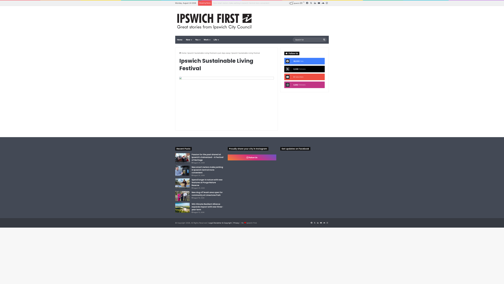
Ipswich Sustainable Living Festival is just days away (209, 53)
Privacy (236, 223)
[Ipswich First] (215, 21)
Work (206, 40)
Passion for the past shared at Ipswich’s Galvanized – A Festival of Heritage (207, 157)
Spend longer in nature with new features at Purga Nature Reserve (207, 182)
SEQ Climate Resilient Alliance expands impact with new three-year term (207, 207)
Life (215, 40)
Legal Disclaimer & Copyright (220, 223)
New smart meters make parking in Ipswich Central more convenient (207, 170)
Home (179, 40)
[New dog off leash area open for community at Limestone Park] (182, 196)
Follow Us (252, 157)
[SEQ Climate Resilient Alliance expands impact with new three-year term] (182, 208)
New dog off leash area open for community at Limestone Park (207, 193)
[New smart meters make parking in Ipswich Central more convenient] (182, 171)
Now (188, 40)
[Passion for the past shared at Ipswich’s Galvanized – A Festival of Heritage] (182, 158)
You (197, 40)
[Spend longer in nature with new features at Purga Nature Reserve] (182, 183)
